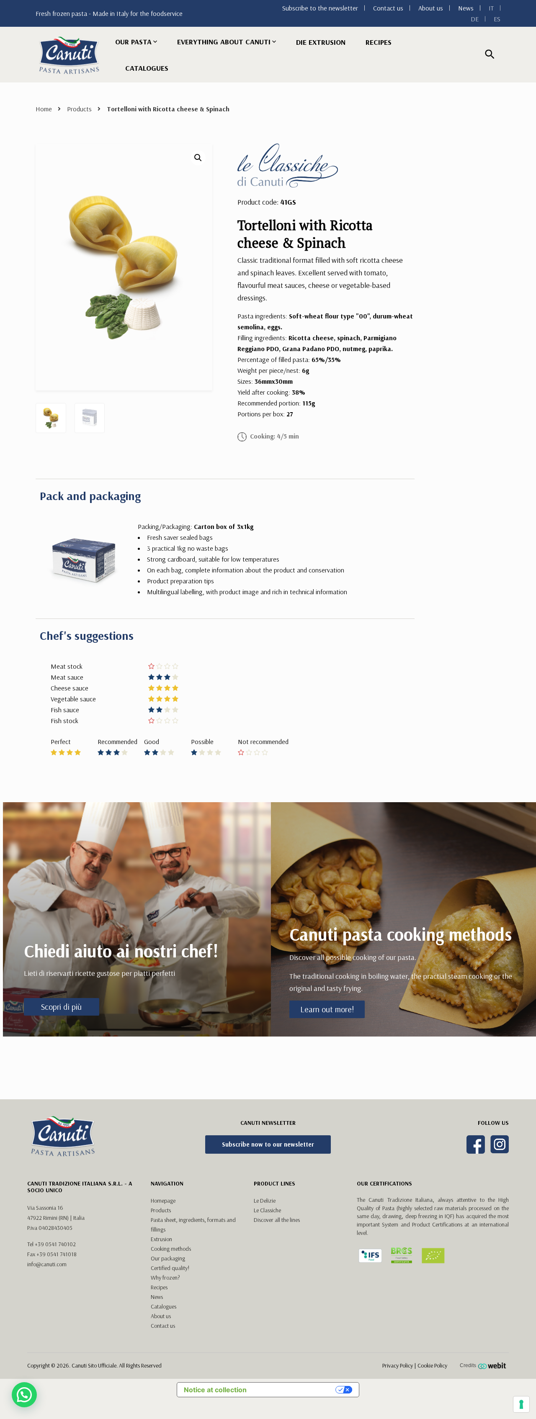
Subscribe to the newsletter (320, 8)
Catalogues (146, 68)
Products (79, 109)
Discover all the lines (277, 1220)
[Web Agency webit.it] (493, 1365)
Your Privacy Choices (295, 1390)
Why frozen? (165, 1277)
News (466, 8)
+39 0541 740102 (55, 1244)
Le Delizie (265, 1200)
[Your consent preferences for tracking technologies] (521, 1404)
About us (430, 8)
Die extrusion (320, 42)
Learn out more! (327, 1009)
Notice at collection (215, 1390)
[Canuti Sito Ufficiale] (69, 55)
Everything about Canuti (224, 41)
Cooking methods (171, 1248)
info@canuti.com (47, 1264)
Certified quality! (170, 1268)
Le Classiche (267, 1210)
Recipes (379, 42)
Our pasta (133, 41)
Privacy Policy (397, 1365)
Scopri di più (61, 1006)
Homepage (163, 1200)
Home (44, 109)
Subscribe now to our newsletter (268, 1144)
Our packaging (168, 1258)
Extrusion (161, 1239)
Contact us (388, 8)
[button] (198, 157)
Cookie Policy (432, 1365)
